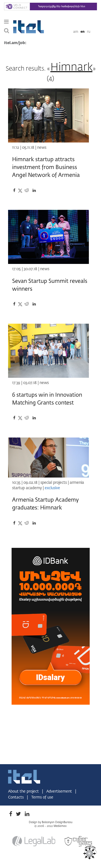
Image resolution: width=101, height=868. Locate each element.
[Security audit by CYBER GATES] (78, 841)
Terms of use (42, 797)
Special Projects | (54, 483)
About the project (24, 791)
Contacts (16, 797)
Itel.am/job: (15, 43)
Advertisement (59, 791)
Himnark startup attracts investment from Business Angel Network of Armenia (46, 167)
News (41, 148)
